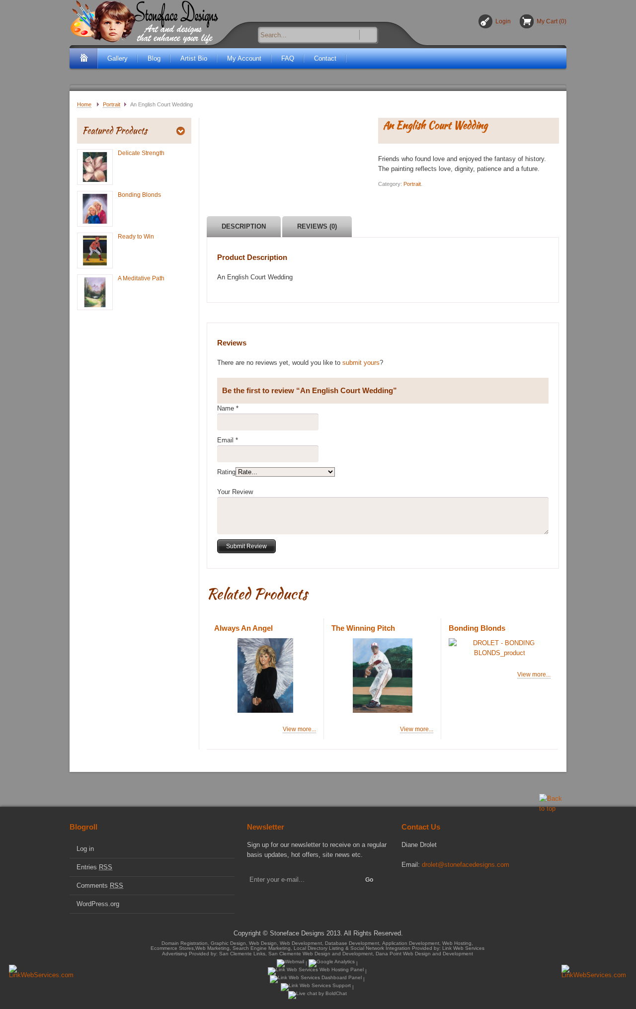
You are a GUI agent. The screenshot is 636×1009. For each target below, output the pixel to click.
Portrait (111, 104)
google (458, 887)
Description (244, 226)
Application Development (410, 943)
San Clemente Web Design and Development (320, 953)
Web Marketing (212, 948)
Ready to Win (136, 236)
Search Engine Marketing (262, 948)
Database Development (352, 943)
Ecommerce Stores (172, 948)
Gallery (117, 58)
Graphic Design (228, 943)
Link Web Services (463, 948)
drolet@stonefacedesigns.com (465, 864)
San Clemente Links (242, 953)
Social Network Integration (380, 948)
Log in (85, 848)
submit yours (361, 362)
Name (225, 408)
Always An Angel (243, 628)
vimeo (424, 887)
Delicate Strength (141, 153)
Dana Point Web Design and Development (424, 953)
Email (225, 440)
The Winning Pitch (363, 628)
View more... (299, 729)
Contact (325, 58)
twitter (475, 887)
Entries (94, 867)
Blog (154, 58)
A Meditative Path (141, 278)
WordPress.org (98, 904)
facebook (407, 887)
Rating (226, 472)
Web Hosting (457, 943)
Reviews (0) (317, 226)
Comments (100, 885)
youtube (441, 887)
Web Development (301, 943)
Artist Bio (193, 58)
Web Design (263, 943)
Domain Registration (184, 943)
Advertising (174, 953)
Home (84, 104)
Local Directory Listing (319, 948)
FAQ (287, 58)
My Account (244, 58)
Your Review (235, 492)
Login (503, 21)
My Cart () (551, 21)
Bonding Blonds (139, 194)
